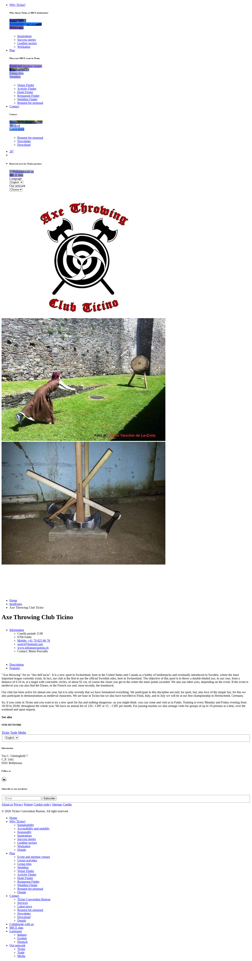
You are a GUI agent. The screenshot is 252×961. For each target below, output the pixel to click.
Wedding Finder (27, 99)
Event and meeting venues (33, 856)
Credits (67, 804)
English (22, 938)
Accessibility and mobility (33, 828)
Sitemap (57, 804)
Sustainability (25, 825)
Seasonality (24, 832)
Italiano (22, 934)
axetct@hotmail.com (30, 644)
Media (22, 732)
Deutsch (22, 941)
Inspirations (24, 36)
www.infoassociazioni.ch (33, 647)
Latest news (24, 906)
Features (14, 668)
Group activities (27, 860)
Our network (17, 186)
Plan (12, 50)
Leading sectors (27, 43)
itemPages (15, 604)
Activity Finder (26, 88)
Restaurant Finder (28, 95)
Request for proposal (30, 102)
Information (16, 630)
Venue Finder (25, 85)
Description (16, 664)
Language (15, 178)
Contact (14, 106)
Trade (13, 732)
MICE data (16, 927)
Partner (28, 804)
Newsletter (24, 141)
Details (21, 849)
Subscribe (49, 798)
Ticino (5, 732)
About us (7, 804)
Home (13, 600)
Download (24, 144)
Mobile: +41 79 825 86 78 (33, 640)
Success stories (26, 39)
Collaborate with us (21, 924)
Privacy (18, 804)
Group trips (24, 864)
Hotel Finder (25, 92)
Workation (23, 46)
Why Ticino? (17, 4)
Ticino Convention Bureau (33, 899)
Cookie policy (42, 804)
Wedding (23, 867)
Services (22, 903)
